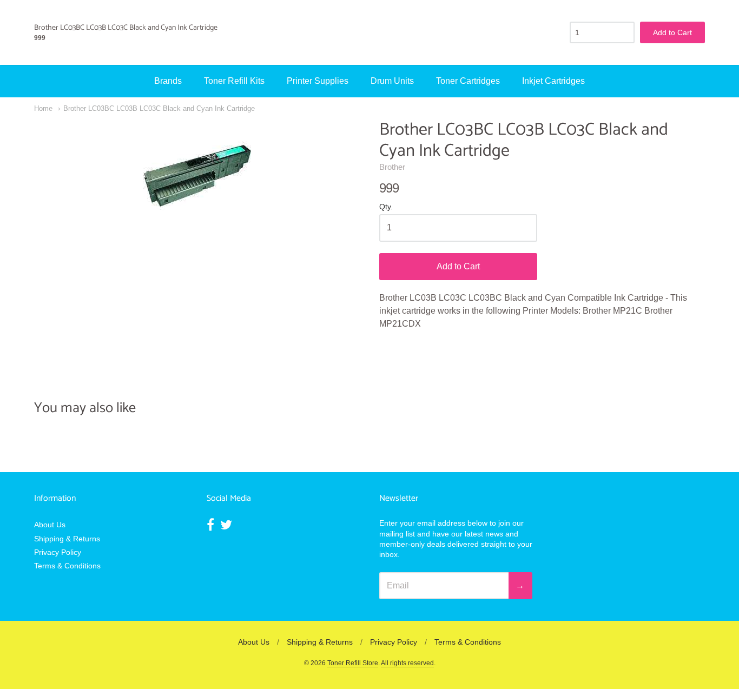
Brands (168, 80)
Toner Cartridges (468, 80)
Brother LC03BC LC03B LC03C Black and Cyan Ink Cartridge (159, 108)
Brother (392, 166)
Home (43, 108)
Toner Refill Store (352, 663)
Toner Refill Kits (234, 80)
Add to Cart (458, 266)
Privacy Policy (57, 552)
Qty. (386, 207)
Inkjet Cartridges (553, 80)
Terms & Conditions (67, 565)
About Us (49, 524)
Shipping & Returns (67, 538)
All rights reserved (407, 663)
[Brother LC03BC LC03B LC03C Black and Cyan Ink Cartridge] (197, 174)
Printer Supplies (317, 80)
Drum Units (392, 80)
